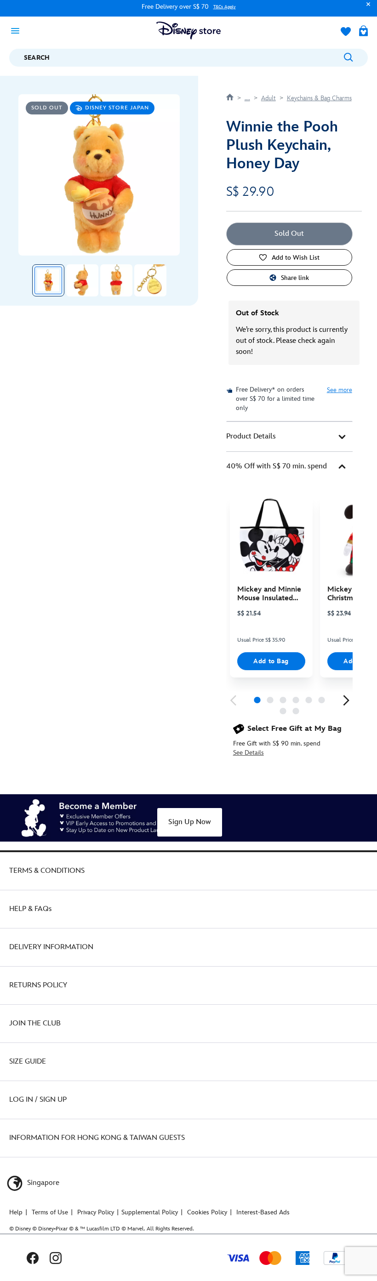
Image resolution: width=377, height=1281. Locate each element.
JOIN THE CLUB (35, 1023)
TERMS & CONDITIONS (47, 870)
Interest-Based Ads (263, 1212)
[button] (366, 8)
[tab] (289, 436)
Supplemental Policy (149, 1212)
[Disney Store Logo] (188, 30)
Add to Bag (271, 661)
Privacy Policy (95, 1212)
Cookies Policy (207, 1212)
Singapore (42, 1183)
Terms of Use (50, 1212)
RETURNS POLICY (38, 985)
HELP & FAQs (30, 909)
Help (16, 1212)
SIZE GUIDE (27, 1061)
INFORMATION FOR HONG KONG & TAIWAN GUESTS (97, 1137)
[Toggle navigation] (18, 30)
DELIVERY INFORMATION (51, 947)
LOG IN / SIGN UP (38, 1099)
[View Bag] (363, 31)
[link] (233, 700)
